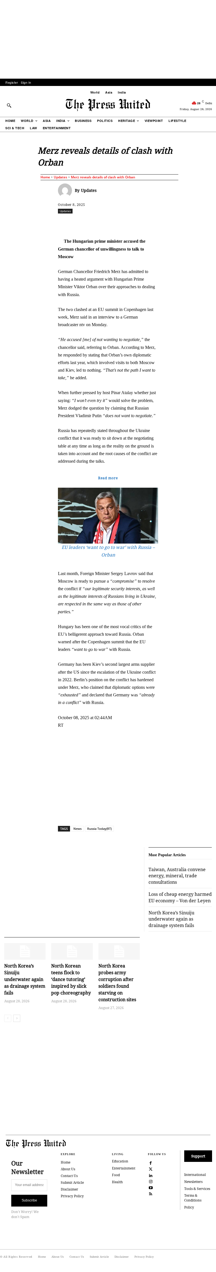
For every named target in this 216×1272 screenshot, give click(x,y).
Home (45, 177)
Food (116, 1175)
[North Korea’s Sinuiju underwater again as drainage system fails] (25, 951)
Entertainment (123, 1168)
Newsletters (193, 1181)
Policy (189, 1207)
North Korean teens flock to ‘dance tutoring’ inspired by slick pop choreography (71, 979)
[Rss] (151, 1193)
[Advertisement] (108, 39)
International (195, 1174)
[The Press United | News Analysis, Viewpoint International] (108, 105)
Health (117, 1182)
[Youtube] (151, 1187)
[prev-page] (7, 1018)
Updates (60, 177)
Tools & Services (197, 1188)
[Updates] (66, 190)
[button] (9, 105)
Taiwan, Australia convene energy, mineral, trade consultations (177, 875)
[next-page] (16, 1018)
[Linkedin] (149, 223)
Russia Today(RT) (99, 828)
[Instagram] (151, 1181)
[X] (110, 223)
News (77, 828)
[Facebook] (97, 223)
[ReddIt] (123, 223)
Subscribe (29, 1200)
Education (120, 1161)
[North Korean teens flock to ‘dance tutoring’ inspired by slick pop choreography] (72, 951)
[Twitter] (151, 1168)
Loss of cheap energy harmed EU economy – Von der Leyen (180, 897)
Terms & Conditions (192, 1198)
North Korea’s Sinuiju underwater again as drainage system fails (24, 979)
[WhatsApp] (136, 223)
